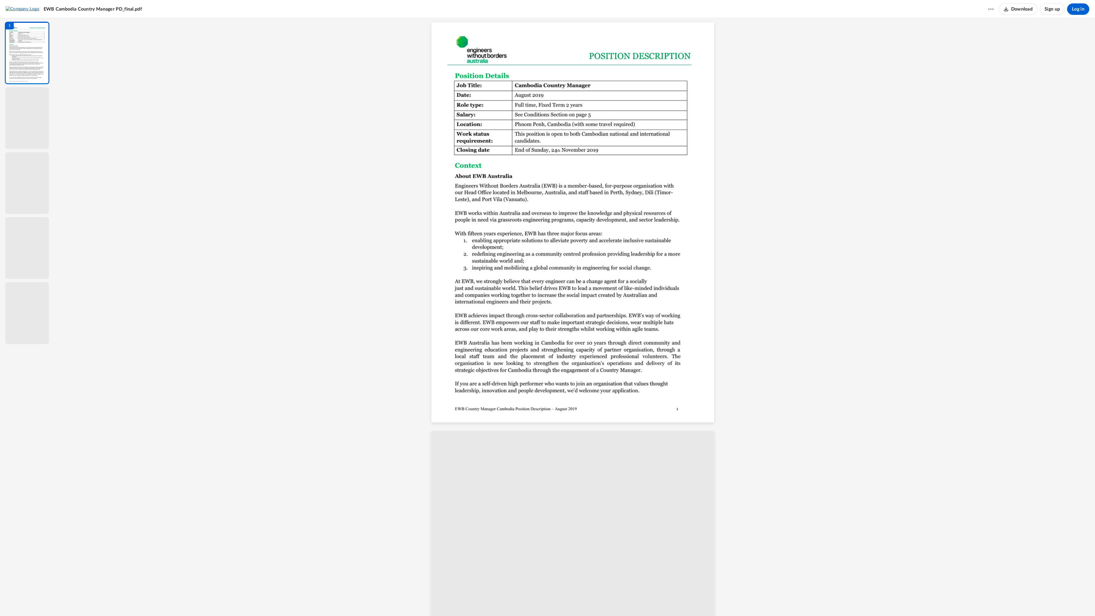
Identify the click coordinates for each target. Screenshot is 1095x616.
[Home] (23, 9)
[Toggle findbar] (532, 602)
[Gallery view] (617, 602)
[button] (27, 53)
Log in (1078, 9)
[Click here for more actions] (991, 9)
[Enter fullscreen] (627, 602)
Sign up (1052, 9)
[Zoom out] (575, 602)
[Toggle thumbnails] (522, 602)
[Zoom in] (594, 602)
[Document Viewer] (574, 317)
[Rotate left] (606, 602)
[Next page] (563, 602)
